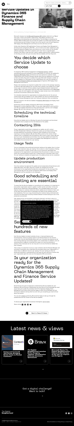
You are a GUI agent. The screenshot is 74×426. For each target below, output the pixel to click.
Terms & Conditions (51, 421)
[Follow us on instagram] (71, 413)
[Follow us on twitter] (69, 413)
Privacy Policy (61, 421)
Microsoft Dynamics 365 (35, 36)
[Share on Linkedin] (28, 304)
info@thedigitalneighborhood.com (10, 420)
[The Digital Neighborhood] (3, 4)
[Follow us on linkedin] (66, 413)
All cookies (25, 221)
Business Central (43, 71)
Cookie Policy (69, 421)
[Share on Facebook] (25, 304)
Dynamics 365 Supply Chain (21, 74)
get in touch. (46, 301)
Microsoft (56, 89)
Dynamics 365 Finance (43, 100)
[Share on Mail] (30, 304)
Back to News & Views (39, 313)
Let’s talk (34, 396)
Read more (34, 369)
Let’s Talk (49, 6)
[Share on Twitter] (22, 304)
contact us (24, 295)
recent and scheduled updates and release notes (27, 80)
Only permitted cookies (38, 221)
